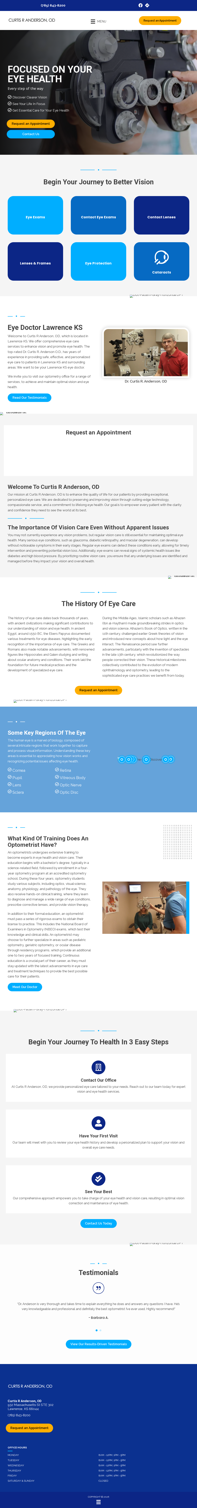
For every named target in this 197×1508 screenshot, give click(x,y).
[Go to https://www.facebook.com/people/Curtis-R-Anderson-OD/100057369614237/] (141, 5)
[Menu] (98, 1502)
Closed (103, 1480)
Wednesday (16, 1465)
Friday (12, 1475)
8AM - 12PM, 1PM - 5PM (111, 1455)
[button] (29, 397)
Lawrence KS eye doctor (65, 367)
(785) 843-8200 (53, 5)
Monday (13, 1455)
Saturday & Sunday (21, 1480)
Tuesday (13, 1460)
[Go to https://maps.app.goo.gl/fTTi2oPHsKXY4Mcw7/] (147, 5)
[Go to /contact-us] (98, 1078)
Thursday (14, 1470)
